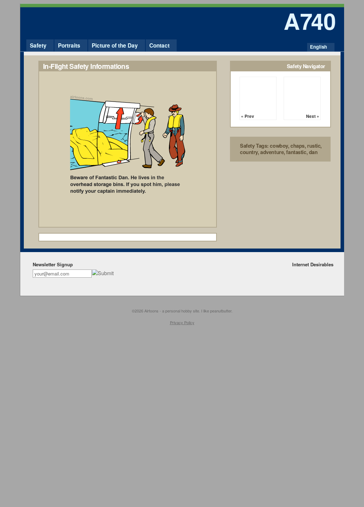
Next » (312, 116)
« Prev (247, 116)
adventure (272, 152)
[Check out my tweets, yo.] (318, 273)
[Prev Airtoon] (258, 95)
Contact (159, 45)
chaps (297, 145)
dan (313, 152)
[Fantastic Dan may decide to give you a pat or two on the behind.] (127, 225)
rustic (313, 145)
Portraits (69, 45)
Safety (38, 45)
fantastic (296, 152)
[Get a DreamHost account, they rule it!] (328, 273)
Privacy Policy (182, 322)
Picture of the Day (115, 45)
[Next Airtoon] (302, 95)
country (249, 152)
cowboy (279, 145)
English (318, 46)
